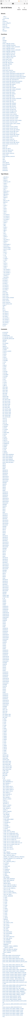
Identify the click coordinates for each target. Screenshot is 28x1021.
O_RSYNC (5, 448)
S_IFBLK (4, 719)
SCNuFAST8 (5, 676)
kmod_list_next (6, 67)
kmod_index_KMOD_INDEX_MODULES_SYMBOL (14, 966)
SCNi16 (4, 622)
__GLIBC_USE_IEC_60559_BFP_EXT (10, 836)
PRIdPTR (5, 506)
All (13, 4)
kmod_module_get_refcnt (9, 97)
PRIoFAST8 (5, 540)
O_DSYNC (5, 434)
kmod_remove (6, 300)
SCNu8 (4, 670)
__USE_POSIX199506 (7, 933)
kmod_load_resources (8, 70)
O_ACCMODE (5, 424)
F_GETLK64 (5, 359)
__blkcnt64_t (6, 177)
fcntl (4, 39)
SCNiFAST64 (5, 631)
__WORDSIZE (5, 944)
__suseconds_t (6, 246)
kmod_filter (5, 293)
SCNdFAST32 (5, 608)
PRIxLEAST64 (6, 589)
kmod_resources (6, 302)
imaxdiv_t (5, 21)
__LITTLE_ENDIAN (7, 860)
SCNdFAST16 (5, 606)
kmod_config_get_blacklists (9, 45)
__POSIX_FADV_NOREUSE (8, 880)
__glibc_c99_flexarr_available (10, 950)
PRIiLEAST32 (5, 521)
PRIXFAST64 (5, 473)
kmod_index (5, 294)
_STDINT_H (5, 809)
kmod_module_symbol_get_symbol (11, 134)
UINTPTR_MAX (6, 759)
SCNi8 (4, 626)
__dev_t (4, 189)
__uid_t (4, 261)
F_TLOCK (4, 381)
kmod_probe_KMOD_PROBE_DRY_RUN (12, 986)
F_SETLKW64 (5, 374)
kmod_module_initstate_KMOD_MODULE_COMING (14, 974)
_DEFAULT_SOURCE (7, 799)
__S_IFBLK (5, 899)
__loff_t (4, 225)
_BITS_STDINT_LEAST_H (8, 788)
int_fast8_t (5, 283)
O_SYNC (4, 449)
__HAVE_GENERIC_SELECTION (9, 853)
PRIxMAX (5, 592)
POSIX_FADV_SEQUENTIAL (8, 460)
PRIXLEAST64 (6, 479)
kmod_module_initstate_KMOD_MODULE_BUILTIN (14, 972)
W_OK (4, 777)
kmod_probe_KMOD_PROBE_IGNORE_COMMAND (14, 993)
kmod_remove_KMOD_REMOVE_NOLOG (12, 997)
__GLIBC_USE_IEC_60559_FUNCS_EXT (11, 841)
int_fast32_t (5, 280)
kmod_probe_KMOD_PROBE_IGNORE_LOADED (13, 994)
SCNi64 (4, 625)
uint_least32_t (6, 319)
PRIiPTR (4, 528)
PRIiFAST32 (5, 515)
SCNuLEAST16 (6, 678)
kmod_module (6, 27)
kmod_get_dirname (7, 61)
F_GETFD (4, 354)
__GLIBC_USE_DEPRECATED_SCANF (11, 835)
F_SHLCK (5, 377)
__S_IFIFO (5, 903)
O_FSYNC (5, 437)
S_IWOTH (5, 747)
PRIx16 (4, 573)
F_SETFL (4, 368)
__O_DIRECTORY (6, 866)
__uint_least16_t (6, 269)
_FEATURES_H (6, 802)
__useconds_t (6, 277)
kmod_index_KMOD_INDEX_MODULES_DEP (13, 964)
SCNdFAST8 (5, 611)
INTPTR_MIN (5, 398)
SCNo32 (4, 645)
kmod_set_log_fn (7, 148)
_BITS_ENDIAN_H (6, 783)
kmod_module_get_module (9, 90)
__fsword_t (5, 197)
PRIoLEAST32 (6, 543)
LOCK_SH (5, 421)
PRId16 (4, 485)
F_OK (4, 363)
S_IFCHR (4, 720)
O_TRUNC (5, 451)
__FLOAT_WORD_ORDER (8, 819)
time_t (4, 310)
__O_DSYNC (5, 867)
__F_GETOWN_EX (6, 822)
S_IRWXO (5, 737)
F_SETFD (4, 366)
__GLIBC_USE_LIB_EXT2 (8, 849)
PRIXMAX (5, 482)
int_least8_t (5, 289)
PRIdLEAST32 (6, 500)
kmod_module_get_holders (9, 84)
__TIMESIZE (5, 919)
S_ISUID (4, 742)
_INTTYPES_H (6, 803)
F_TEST (4, 379)
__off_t (4, 231)
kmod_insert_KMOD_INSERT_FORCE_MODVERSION (14, 969)
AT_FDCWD (5, 334)
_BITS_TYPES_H (6, 795)
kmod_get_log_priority (8, 62)
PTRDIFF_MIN (6, 597)
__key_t (4, 224)
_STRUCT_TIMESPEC (7, 811)
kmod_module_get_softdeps (9, 103)
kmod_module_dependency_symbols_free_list (14, 78)
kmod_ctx (5, 24)
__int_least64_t (6, 217)
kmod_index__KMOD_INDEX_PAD (10, 968)
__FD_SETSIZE (6, 817)
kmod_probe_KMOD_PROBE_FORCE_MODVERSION (14, 990)
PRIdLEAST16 (6, 498)
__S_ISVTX (5, 916)
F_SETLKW (5, 373)
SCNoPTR (5, 664)
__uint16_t (5, 263)
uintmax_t (5, 324)
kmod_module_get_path (8, 95)
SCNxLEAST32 (6, 701)
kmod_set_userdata (7, 151)
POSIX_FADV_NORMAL (8, 457)
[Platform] (6, 1)
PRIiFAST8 (5, 518)
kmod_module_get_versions (9, 106)
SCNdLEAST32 (6, 614)
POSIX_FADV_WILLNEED (8, 462)
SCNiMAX (5, 640)
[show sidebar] (1, 3)
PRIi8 (4, 512)
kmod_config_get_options (9, 48)
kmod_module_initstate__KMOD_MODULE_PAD (14, 979)
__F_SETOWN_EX (6, 827)
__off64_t (5, 230)
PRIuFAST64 (5, 561)
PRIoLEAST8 (5, 546)
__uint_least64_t (6, 272)
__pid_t (4, 233)
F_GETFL (4, 355)
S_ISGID (4, 741)
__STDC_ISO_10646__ (7, 894)
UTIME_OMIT (6, 772)
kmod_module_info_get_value (10, 111)
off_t (4, 307)
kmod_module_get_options (9, 93)
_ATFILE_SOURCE (6, 780)
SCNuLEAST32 (6, 680)
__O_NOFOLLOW (6, 872)
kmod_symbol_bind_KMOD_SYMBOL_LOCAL (13, 1010)
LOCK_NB (5, 420)
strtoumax (5, 167)
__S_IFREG (5, 908)
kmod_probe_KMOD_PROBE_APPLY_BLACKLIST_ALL (14, 985)
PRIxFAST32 (5, 581)
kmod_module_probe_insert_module (11, 123)
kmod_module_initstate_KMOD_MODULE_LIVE (13, 977)
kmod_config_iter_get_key (9, 54)
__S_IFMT (5, 907)
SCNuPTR (5, 686)
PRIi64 (4, 510)
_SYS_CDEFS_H (6, 813)
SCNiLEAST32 (6, 636)
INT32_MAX (5, 390)
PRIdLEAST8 (5, 503)
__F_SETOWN (6, 825)
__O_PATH (5, 874)
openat (4, 161)
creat (4, 37)
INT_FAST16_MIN (6, 401)
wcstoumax (5, 170)
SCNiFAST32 (5, 629)
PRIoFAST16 (5, 536)
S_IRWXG (5, 736)
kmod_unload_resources (8, 153)
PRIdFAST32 (5, 493)
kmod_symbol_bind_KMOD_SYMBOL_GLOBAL (13, 1008)
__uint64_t (5, 266)
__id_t (4, 203)
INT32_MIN (5, 391)
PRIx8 (4, 578)
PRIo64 (4, 532)
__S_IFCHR (5, 900)
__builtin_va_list (6, 181)
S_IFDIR (4, 722)
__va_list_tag (6, 18)
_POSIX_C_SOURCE (7, 805)
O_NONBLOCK (6, 443)
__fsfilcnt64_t (6, 194)
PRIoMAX (5, 548)
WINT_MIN (5, 775)
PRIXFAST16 (5, 470)
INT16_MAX (5, 387)
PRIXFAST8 (5, 474)
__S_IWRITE (5, 918)
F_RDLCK (5, 365)
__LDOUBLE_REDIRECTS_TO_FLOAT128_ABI (12, 858)
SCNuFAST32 (5, 673)
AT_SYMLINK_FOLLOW (8, 337)
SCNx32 (4, 689)
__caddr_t (5, 183)
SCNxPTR (5, 708)
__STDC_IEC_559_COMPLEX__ (9, 888)
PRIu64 (4, 554)
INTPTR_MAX (5, 396)
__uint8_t (5, 267)
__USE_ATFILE (6, 921)
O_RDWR (5, 446)
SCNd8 (4, 604)
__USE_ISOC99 (6, 927)
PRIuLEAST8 (5, 568)
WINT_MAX (5, 773)
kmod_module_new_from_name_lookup (12, 120)
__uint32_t (5, 264)
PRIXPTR (4, 484)
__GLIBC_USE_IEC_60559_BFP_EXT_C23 (12, 838)
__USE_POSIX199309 (7, 932)
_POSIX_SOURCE (6, 806)
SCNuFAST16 (5, 672)
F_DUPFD (5, 349)
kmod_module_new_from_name (10, 118)
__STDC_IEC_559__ (7, 889)
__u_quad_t (5, 258)
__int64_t (5, 211)
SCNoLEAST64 (6, 659)
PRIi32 (4, 509)
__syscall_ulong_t (7, 249)
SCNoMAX (5, 662)
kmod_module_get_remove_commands (12, 98)
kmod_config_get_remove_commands (11, 50)
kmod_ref (5, 147)
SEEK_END (5, 711)
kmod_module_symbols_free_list (10, 136)
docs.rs (21, 1)
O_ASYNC (5, 428)
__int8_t (4, 213)
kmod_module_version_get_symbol (11, 142)
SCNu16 (4, 665)
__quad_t (5, 235)
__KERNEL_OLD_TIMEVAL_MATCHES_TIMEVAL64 (13, 856)
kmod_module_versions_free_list (10, 143)
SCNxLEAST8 (5, 705)
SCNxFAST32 (5, 695)
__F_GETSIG (5, 824)
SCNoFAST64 (5, 653)
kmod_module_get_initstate (9, 87)
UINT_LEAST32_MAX (7, 767)
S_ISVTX (4, 744)
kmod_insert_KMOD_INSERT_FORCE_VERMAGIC (14, 971)
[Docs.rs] (1, 1)
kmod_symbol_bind (7, 303)
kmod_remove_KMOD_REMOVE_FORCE (12, 996)
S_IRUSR (5, 734)
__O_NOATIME (6, 871)
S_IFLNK (4, 725)
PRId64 (4, 489)
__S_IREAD (5, 911)
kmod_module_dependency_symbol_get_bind (13, 73)
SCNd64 (4, 603)
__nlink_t (5, 228)
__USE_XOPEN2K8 (7, 943)
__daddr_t (5, 188)
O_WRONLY (5, 453)
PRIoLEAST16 (6, 542)
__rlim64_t (5, 236)
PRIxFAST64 (5, 582)
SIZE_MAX (5, 717)
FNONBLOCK (5, 348)
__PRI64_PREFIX (6, 882)
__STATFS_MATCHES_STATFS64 (10, 886)
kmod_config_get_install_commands (11, 46)
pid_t (4, 308)
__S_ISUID (5, 914)
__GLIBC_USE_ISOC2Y (8, 847)
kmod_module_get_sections (9, 100)
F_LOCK (4, 362)
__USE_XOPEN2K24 (7, 941)
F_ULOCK (5, 382)
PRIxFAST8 (5, 584)
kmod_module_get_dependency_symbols (12, 81)
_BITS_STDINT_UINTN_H (8, 789)
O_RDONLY (5, 445)
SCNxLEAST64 (6, 703)
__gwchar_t (5, 202)
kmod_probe (6, 299)
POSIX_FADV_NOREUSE (8, 456)
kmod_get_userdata (7, 64)
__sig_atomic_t (6, 239)
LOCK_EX (5, 418)
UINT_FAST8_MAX (7, 764)
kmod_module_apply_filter (9, 71)
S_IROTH (5, 733)
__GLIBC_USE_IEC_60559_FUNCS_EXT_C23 (12, 842)
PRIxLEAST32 (5, 587)
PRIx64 (4, 576)
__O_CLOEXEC (6, 863)
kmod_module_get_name (9, 92)
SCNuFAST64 (5, 675)
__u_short (5, 260)
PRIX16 (4, 464)
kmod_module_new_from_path (10, 122)
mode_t (4, 305)
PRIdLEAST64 (6, 501)
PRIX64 (4, 467)
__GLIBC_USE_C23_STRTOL (9, 831)
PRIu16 (4, 551)
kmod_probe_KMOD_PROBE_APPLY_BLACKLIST (13, 980)
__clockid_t (5, 186)
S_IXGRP (4, 750)
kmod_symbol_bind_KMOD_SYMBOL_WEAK (13, 1015)
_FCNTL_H (5, 800)
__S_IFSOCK (5, 910)
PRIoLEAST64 (6, 545)
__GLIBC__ (5, 850)
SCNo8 (4, 648)
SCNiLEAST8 (5, 639)
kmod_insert (5, 296)
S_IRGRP (5, 731)
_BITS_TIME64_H (6, 792)
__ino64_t (5, 205)
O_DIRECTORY (6, 432)
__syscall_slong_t (7, 247)
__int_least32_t (6, 216)
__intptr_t (5, 222)
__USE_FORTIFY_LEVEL (8, 922)
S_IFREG (4, 728)
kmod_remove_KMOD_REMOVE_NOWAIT (12, 999)
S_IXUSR (5, 753)
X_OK (4, 778)
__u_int (4, 255)
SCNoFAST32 (5, 651)
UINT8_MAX (5, 758)
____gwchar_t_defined (8, 947)
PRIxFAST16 (5, 579)
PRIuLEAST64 (6, 567)
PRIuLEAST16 (6, 564)
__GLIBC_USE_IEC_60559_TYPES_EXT (11, 844)
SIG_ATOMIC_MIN (7, 716)
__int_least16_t (6, 214)
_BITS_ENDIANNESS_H (8, 781)
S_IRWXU (5, 739)
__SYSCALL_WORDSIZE (8, 896)
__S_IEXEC (5, 897)
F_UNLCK (5, 384)
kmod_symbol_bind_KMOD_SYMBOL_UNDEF (13, 1013)
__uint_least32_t (6, 271)
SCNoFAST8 (5, 655)
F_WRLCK (5, 385)
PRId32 (4, 487)
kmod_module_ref (7, 125)
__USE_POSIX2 (6, 935)
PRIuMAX (5, 570)
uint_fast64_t (6, 314)
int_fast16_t (5, 278)
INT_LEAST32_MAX (7, 412)
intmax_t (5, 291)
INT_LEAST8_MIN (6, 417)
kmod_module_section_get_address (11, 129)
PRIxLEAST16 (5, 586)
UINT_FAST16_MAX (7, 761)
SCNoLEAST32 (6, 658)
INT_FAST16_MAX (6, 399)
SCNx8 (4, 692)
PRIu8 (4, 556)
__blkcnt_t (5, 178)
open (4, 159)
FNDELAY (5, 346)
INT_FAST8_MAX (6, 406)
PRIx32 (4, 575)
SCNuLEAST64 (6, 681)
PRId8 (4, 490)
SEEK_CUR (5, 709)
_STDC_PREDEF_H (7, 808)
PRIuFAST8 (5, 562)
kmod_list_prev (6, 68)
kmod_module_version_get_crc (10, 140)
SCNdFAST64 (5, 609)
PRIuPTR (4, 572)
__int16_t (5, 208)
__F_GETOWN (6, 820)
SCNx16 (4, 687)
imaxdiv (4, 42)
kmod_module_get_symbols (9, 104)
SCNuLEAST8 (5, 683)
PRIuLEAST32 (6, 565)
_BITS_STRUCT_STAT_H (8, 791)
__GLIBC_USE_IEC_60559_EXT (9, 839)
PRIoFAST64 (5, 539)
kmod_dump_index (7, 59)
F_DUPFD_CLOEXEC (7, 351)
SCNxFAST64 (5, 697)
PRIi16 (4, 507)
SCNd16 (4, 600)
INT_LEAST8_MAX (6, 415)
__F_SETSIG (5, 828)
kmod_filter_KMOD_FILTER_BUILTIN (11, 957)
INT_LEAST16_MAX (7, 409)
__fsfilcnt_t (5, 195)
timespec (5, 30)
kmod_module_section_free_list (10, 128)
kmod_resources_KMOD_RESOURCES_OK (12, 1007)
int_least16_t (6, 285)
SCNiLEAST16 (6, 634)
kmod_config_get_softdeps (9, 51)
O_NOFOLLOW (6, 442)
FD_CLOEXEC (5, 343)
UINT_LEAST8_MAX (7, 769)
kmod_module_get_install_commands (12, 89)
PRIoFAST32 (5, 537)
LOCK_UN (5, 423)
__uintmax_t (5, 275)
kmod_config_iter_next (8, 57)
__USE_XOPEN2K (6, 939)
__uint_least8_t (6, 274)
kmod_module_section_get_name (11, 131)
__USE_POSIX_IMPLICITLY (8, 936)
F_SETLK (4, 370)
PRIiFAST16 (5, 514)
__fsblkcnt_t (5, 192)
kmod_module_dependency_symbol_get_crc (13, 75)
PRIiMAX (4, 526)
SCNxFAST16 (5, 694)
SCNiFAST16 (5, 628)
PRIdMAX (5, 504)
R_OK (4, 598)
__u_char (5, 253)
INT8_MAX (5, 393)
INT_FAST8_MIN (6, 407)
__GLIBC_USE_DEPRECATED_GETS (10, 833)
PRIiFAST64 (5, 517)
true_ (4, 1016)
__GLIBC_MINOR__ (7, 830)
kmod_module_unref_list (8, 139)
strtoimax (5, 165)
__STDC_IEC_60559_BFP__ (8, 891)
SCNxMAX (5, 706)
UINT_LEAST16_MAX (7, 766)
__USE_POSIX (6, 930)
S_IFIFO (4, 723)
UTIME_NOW (5, 770)
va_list (4, 325)
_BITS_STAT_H (6, 784)
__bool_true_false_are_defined (10, 949)
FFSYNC (4, 345)
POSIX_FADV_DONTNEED (8, 454)
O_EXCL (4, 435)
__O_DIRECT (5, 864)
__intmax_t (5, 221)
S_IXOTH (4, 752)
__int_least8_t (6, 219)
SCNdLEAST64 (6, 615)
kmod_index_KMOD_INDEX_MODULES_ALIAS (13, 958)
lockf (4, 158)
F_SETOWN (5, 376)
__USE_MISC (5, 928)
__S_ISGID (5, 913)
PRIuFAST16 (5, 557)
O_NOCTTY (5, 440)
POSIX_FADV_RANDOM (8, 459)
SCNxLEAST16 (6, 700)
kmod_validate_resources (9, 156)
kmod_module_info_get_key (9, 109)
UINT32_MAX (5, 756)
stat (3, 29)
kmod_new (5, 145)
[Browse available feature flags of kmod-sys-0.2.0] (9, 1)
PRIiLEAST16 (5, 520)
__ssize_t (5, 242)
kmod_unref (5, 154)
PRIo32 (4, 531)
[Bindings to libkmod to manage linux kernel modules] (3, 1)
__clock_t (5, 185)
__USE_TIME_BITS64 (7, 938)
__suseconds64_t (7, 244)
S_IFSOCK (5, 730)
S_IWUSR (5, 748)
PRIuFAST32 (5, 559)
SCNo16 (4, 644)
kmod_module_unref (7, 137)
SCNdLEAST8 (5, 617)
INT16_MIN (5, 388)
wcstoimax (5, 169)
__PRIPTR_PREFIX (7, 883)
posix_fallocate (6, 164)
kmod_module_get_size (8, 101)
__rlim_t (4, 238)
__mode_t (5, 227)
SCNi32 (4, 623)
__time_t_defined (7, 952)
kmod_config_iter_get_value (9, 56)
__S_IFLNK (5, 905)
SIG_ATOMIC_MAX (7, 714)
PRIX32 (4, 465)
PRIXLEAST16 (6, 476)
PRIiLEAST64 (5, 523)
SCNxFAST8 (5, 698)
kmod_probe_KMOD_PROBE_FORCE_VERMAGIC (14, 991)
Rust (25, 1)
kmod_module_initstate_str (9, 112)
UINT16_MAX (5, 755)
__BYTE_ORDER (6, 816)
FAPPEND (5, 340)
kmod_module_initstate (8, 297)
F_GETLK (4, 357)
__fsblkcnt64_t (6, 191)
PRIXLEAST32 (6, 478)
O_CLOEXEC (5, 429)
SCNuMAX (5, 684)
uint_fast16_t (6, 311)
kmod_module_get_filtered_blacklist (11, 82)
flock (4, 19)
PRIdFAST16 (5, 492)
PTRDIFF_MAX (6, 595)
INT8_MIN (5, 395)
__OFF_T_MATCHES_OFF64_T (9, 861)
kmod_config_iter (7, 23)
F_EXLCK (4, 352)
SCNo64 (4, 647)
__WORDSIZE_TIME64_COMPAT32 (10, 946)
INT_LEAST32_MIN (7, 413)
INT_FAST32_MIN (6, 404)
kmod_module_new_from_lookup (10, 117)
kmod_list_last (6, 65)
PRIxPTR (4, 593)
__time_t (5, 250)
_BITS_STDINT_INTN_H (8, 786)
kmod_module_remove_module (10, 126)
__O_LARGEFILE (6, 869)
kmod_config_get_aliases (8, 43)
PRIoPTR (4, 550)
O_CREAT (5, 431)
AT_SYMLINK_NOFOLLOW (8, 338)
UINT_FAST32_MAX (7, 763)
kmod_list (5, 26)
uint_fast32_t (6, 313)
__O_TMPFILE (6, 875)
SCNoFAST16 (5, 650)
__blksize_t (5, 180)
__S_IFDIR (5, 902)
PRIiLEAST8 (5, 525)
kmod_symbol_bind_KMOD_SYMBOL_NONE (13, 1011)
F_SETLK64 (5, 371)
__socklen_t (5, 241)
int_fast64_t (5, 282)
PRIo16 (4, 529)
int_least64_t (6, 288)
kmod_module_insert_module (10, 114)
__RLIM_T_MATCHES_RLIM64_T (10, 885)
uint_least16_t (6, 318)
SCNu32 (4, 667)
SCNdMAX (5, 619)
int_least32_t (6, 286)
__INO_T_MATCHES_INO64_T (9, 855)
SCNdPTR (5, 620)
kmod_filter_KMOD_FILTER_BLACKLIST (11, 955)
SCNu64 (4, 669)
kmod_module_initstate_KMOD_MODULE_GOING (14, 975)
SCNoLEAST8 (5, 661)
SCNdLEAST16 (6, 612)
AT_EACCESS (5, 332)
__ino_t (4, 206)
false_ (4, 954)
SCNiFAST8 (5, 633)
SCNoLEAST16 (6, 656)
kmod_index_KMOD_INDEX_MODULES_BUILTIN (13, 960)
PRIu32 (4, 553)
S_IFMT (4, 727)
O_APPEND (5, 426)
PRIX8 (4, 468)
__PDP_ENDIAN (6, 877)
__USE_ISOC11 (6, 924)
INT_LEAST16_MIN (7, 410)
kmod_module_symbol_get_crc (10, 133)
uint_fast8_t (5, 316)
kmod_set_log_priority (8, 150)
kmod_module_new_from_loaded (10, 115)
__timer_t (5, 252)
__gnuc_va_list (6, 200)
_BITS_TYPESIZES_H (7, 794)
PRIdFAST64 (5, 495)
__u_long (5, 257)
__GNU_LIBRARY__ (7, 852)
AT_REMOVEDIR (6, 335)
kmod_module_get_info (8, 86)
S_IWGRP (5, 745)
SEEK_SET (5, 712)
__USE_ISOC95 (6, 925)
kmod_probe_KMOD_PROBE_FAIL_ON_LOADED (13, 988)
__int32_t (5, 210)
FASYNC (4, 341)
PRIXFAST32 (5, 471)
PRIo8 (4, 534)
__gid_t (4, 199)
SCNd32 (4, 601)
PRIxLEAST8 (5, 590)
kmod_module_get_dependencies (11, 79)
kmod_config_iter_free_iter (9, 53)
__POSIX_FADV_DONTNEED (9, 878)
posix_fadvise (6, 162)
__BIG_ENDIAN (6, 814)
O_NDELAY (5, 438)
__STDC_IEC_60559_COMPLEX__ (10, 892)
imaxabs (5, 40)
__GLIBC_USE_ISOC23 (8, 846)
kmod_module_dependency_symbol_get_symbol (14, 76)
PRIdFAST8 (5, 496)
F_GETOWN (5, 360)
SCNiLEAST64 (6, 637)
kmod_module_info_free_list (9, 107)
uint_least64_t (6, 321)
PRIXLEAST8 (5, 481)
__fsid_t (4, 16)
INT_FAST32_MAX (6, 402)
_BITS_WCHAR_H (6, 797)
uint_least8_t (6, 322)
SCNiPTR (5, 642)
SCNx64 (4, 691)
